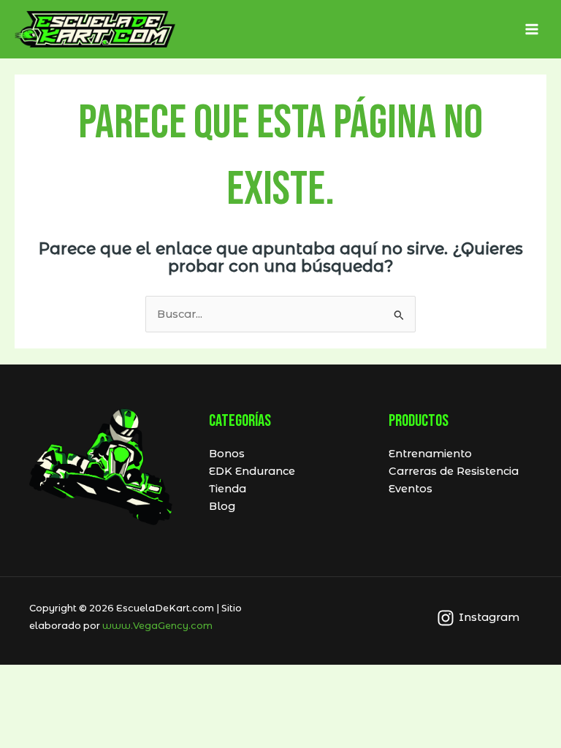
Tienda (227, 488)
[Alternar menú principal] (531, 29)
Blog (222, 506)
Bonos (227, 453)
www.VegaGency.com (157, 625)
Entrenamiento (430, 453)
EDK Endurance (252, 471)
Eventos (410, 488)
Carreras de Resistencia (454, 471)
